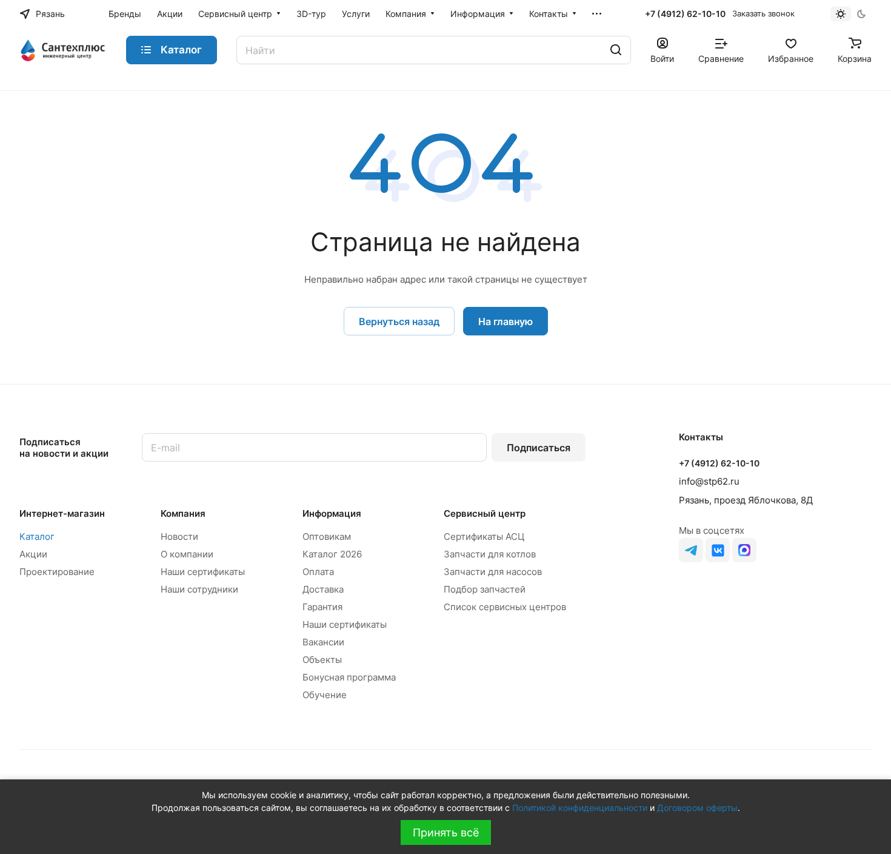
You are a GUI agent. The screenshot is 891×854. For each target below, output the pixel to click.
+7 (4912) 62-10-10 (685, 13)
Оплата (318, 571)
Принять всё (446, 832)
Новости (179, 536)
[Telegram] (691, 550)
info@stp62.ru (709, 481)
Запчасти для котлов (490, 554)
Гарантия (322, 607)
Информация (331, 513)
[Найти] (616, 50)
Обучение (324, 695)
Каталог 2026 (332, 554)
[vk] (718, 550)
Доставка (323, 589)
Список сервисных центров (505, 607)
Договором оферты (697, 807)
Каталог (37, 536)
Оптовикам (326, 536)
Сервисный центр (485, 513)
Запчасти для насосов (493, 571)
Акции (33, 554)
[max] (744, 550)
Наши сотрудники (199, 589)
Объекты (322, 659)
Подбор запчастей (485, 589)
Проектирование (57, 571)
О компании (187, 554)
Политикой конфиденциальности (579, 807)
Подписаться (538, 448)
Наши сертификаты (203, 571)
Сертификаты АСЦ (484, 536)
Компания (183, 513)
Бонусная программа (349, 677)
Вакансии (323, 642)
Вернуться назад (399, 321)
